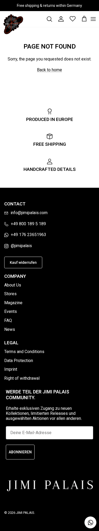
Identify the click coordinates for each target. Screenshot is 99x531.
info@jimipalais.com (29, 212)
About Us (12, 285)
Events (10, 311)
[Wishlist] (70, 19)
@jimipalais (21, 245)
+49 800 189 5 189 (28, 223)
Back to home (49, 69)
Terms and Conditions (24, 351)
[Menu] (93, 19)
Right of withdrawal (22, 378)
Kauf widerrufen (23, 262)
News (9, 329)
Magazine (13, 302)
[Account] (58, 19)
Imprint (10, 369)
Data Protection (18, 360)
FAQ (8, 320)
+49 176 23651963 (28, 234)
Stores (10, 293)
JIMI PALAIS (25, 513)
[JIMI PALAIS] (13, 24)
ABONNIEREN (20, 452)
